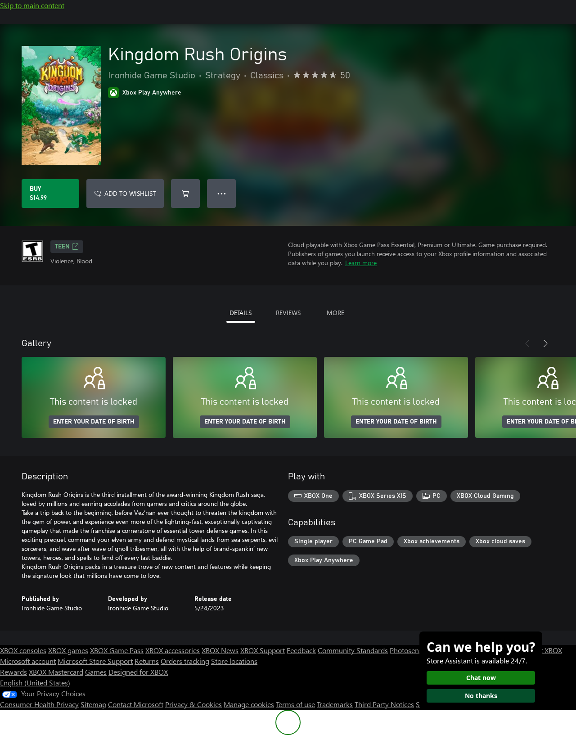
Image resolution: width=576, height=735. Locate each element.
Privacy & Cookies (193, 704)
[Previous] (527, 343)
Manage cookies (249, 704)
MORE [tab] (335, 312)
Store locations (234, 661)
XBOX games (68, 650)
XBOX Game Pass (117, 650)
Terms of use (295, 704)
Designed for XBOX (138, 671)
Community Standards (353, 650)
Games (96, 671)
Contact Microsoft (135, 704)
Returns (147, 661)
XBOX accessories (172, 650)
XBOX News (220, 650)
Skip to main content (32, 5)
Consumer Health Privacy (39, 704)
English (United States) (35, 682)
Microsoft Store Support (95, 661)
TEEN (62, 246)
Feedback (301, 650)
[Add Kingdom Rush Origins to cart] (185, 193)
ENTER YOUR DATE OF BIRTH (94, 422)
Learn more (361, 262)
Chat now (481, 677)
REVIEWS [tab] (288, 312)
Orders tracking (185, 661)
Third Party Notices (384, 704)
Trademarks (335, 704)
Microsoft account (28, 661)
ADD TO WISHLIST (130, 193)
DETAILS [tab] (241, 312)
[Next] (545, 343)
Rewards (13, 671)
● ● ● (221, 193)
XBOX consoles (23, 650)
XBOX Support (262, 650)
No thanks (481, 695)
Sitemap (93, 704)
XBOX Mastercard (56, 671)
